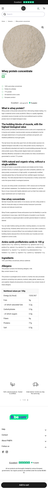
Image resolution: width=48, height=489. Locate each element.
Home (3, 21)
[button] (44, 8)
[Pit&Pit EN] (23, 8)
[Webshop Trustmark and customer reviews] (23, 420)
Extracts (10, 21)
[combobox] (23, 14)
